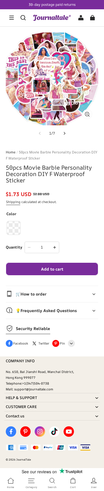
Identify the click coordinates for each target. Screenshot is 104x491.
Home (11, 152)
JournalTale (23, 459)
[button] (11, 17)
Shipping (13, 202)
